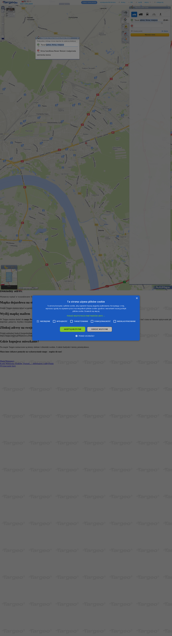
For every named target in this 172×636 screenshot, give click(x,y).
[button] (86, 316)
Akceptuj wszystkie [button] (72, 329)
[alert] (86, 318)
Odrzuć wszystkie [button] (99, 329)
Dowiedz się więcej (91, 311)
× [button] (137, 298)
